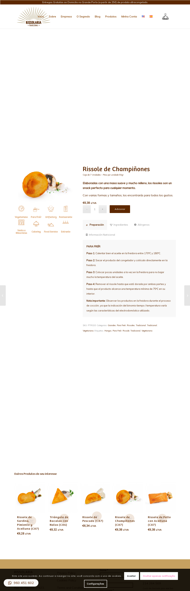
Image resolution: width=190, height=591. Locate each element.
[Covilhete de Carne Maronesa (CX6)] (187, 295)
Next (170, 503)
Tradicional (141, 325)
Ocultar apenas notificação (159, 576)
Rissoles (131, 325)
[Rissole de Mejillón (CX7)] (3, 295)
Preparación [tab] (97, 224)
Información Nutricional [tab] (102, 234)
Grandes (112, 325)
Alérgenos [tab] (144, 224)
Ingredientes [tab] (121, 224)
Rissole (126, 330)
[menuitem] (40, 16)
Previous (19, 503)
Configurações (95, 583)
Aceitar (131, 576)
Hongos (108, 330)
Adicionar (120, 209)
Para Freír (121, 325)
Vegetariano (88, 330)
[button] (21, 583)
